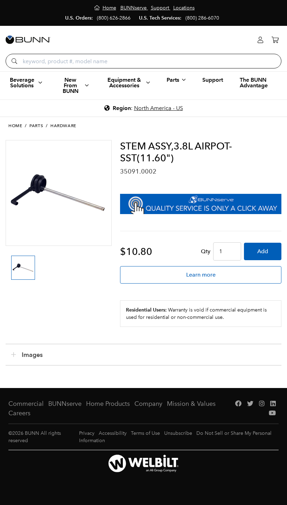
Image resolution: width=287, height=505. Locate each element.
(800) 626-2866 (114, 18)
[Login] (260, 40)
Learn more (201, 274)
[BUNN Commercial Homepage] (28, 40)
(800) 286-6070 (202, 18)
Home (15, 125)
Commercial (26, 404)
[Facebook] (238, 404)
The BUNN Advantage (254, 82)
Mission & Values (191, 404)
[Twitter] (250, 404)
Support (212, 79)
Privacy (86, 433)
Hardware (63, 125)
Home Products (108, 404)
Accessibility (113, 433)
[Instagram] (262, 404)
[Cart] (275, 40)
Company (148, 404)
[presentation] (12, 261)
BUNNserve (65, 404)
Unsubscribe (178, 433)
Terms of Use (145, 433)
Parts (36, 125)
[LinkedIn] (273, 404)
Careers (19, 413)
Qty (205, 251)
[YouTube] (272, 413)
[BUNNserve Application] (200, 204)
